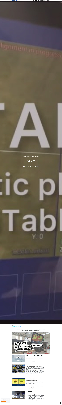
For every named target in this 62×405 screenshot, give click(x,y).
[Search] (49, 0)
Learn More (4, 400)
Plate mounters (13, 326)
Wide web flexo (17, 326)
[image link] (14, 0)
